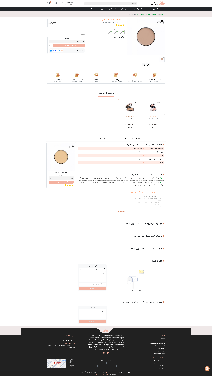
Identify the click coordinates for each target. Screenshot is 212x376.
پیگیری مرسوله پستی (159, 353)
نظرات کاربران (114, 138)
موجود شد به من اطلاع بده (68, 45)
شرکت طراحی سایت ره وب (102, 374)
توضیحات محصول (149, 138)
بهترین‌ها (101, 9)
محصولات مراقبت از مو (139, 9)
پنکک (138, 14)
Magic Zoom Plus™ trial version (134, 19)
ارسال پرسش (92, 322)
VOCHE (120, 363)
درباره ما (163, 338)
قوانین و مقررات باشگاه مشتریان (157, 343)
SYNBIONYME (102, 366)
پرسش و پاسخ (104, 138)
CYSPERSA (92, 363)
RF (115, 363)
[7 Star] (101, 284)
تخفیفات (90, 9)
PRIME (109, 363)
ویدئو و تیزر (139, 138)
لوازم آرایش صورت (145, 14)
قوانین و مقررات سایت (159, 346)
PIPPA (94, 366)
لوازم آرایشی (112, 9)
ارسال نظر (92, 288)
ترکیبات (131, 138)
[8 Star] (98, 284)
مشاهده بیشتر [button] (121, 212)
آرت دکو (162, 183)
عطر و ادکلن (124, 9)
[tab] (162, 59)
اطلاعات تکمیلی (161, 138)
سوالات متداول (161, 351)
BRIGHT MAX (101, 363)
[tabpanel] (146, 36)
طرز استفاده (123, 138)
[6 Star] (103, 284)
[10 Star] (93, 284)
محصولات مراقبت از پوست (157, 9)
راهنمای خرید (161, 348)
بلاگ (83, 9)
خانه (161, 14)
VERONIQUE (111, 366)
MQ (118, 366)
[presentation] (164, 114)
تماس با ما (162, 341)
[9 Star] (96, 284)
